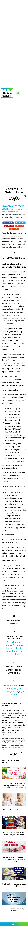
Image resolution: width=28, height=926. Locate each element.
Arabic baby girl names (10, 205)
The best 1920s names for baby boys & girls (14, 885)
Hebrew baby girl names (10, 206)
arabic (10, 688)
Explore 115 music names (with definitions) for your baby (14, 834)
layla (21, 691)
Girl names (21, 205)
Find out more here (16, 219)
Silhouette (6, 735)
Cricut (21, 732)
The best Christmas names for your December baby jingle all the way (14, 859)
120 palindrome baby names (14, 810)
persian (14, 694)
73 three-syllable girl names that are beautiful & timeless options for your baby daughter (14, 785)
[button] (18, 93)
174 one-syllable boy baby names (14, 910)
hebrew (14, 691)
